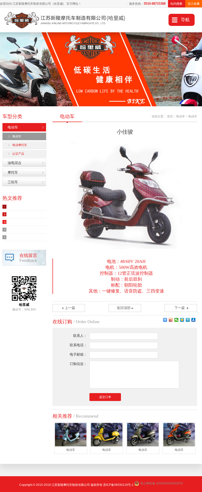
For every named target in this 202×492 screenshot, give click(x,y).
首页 (170, 116)
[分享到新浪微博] (171, 320)
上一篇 (70, 308)
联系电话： (78, 345)
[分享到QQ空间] (182, 320)
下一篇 (179, 308)
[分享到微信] (176, 320)
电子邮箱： (78, 354)
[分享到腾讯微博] (188, 320)
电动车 (13, 127)
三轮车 (13, 182)
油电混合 (14, 163)
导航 (185, 19)
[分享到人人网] (193, 320)
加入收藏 (194, 3)
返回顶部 (124, 308)
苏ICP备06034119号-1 (118, 485)
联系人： (80, 336)
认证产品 (18, 153)
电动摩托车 (19, 145)
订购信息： (78, 364)
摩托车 (13, 172)
